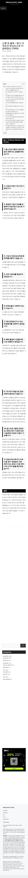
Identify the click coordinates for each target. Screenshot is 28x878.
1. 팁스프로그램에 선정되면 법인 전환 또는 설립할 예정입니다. (14, 89)
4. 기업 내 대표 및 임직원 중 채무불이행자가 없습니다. (15, 99)
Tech (4, 677)
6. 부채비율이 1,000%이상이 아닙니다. (15, 107)
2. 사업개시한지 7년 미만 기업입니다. (14, 92)
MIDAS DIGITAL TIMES (14, 2)
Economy (6, 663)
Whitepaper (6, 679)
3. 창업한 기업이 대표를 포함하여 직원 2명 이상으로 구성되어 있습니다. (15, 96)
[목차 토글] (22, 84)
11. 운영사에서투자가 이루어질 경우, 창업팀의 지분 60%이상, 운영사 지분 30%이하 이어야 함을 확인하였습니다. (15, 128)
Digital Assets (7, 665)
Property (6, 667)
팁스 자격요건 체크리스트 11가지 (13, 86)
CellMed (5, 672)
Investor (5, 658)
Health (5, 674)
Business (5, 656)
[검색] (23, 646)
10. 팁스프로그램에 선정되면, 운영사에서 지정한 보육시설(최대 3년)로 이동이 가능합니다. (15, 122)
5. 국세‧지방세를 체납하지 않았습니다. (15, 103)
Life (4, 670)
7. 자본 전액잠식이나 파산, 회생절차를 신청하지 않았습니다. (15, 110)
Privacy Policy (6, 822)
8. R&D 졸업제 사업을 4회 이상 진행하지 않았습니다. (15, 114)
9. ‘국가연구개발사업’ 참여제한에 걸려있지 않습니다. (15, 117)
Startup (5, 660)
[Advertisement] (14, 25)
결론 (5, 133)
